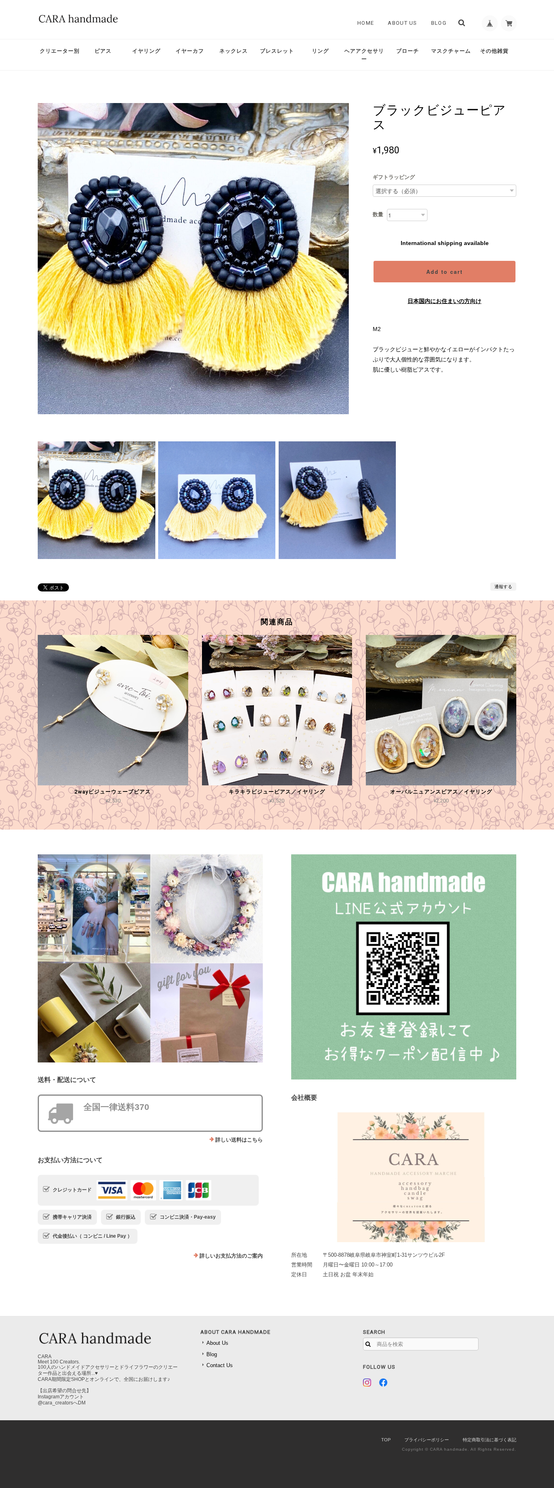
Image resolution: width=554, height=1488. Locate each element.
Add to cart (444, 271)
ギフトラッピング (394, 177)
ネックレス (233, 51)
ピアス (103, 51)
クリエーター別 (59, 51)
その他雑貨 (494, 51)
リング (320, 51)
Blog (439, 23)
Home (365, 23)
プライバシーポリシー (426, 1439)
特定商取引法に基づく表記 (489, 1439)
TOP (386, 1439)
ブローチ (407, 51)
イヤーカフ (190, 51)
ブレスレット (277, 51)
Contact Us (219, 1365)
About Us (402, 23)
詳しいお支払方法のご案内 (231, 1256)
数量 (378, 214)
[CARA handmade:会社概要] (403, 1177)
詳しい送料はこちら (239, 1140)
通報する (503, 586)
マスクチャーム (451, 51)
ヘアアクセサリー (364, 55)
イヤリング (146, 51)
